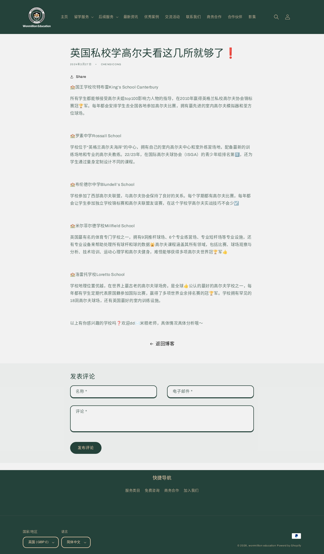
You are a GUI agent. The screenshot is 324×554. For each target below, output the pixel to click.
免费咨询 (152, 490)
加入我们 (191, 490)
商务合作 (171, 490)
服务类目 (132, 490)
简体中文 (73, 542)
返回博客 (165, 343)
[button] (83, 17)
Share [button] (81, 77)
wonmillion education (262, 545)
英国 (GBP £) (38, 542)
